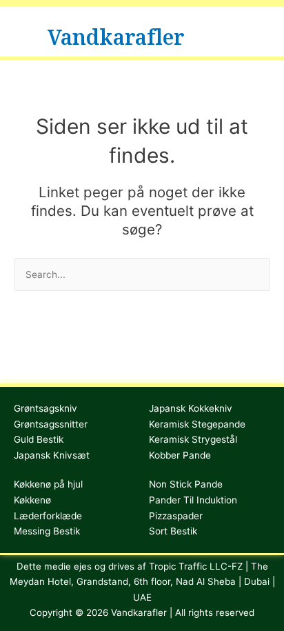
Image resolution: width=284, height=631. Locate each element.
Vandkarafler (116, 31)
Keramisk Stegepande (197, 424)
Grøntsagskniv (45, 408)
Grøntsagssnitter (51, 424)
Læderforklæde (48, 515)
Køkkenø (32, 499)
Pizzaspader (176, 515)
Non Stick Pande (186, 484)
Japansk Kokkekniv (190, 408)
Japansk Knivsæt (52, 455)
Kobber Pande (180, 455)
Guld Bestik (38, 439)
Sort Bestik (173, 531)
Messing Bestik (47, 531)
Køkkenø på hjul (48, 484)
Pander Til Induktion (193, 499)
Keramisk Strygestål (193, 439)
